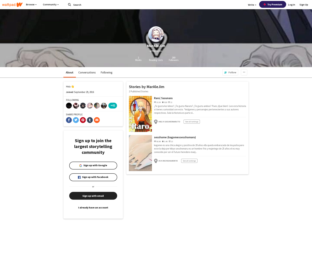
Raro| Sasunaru (163, 98)
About (69, 72)
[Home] (12, 4)
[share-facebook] (69, 120)
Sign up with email (93, 195)
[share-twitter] (76, 120)
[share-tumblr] (90, 120)
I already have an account (93, 207)
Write (251, 4)
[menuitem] (230, 72)
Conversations (87, 72)
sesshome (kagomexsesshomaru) (175, 137)
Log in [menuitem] (291, 4)
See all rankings (191, 121)
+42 (112, 105)
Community (50, 4)
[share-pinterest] (83, 120)
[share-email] (97, 120)
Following (106, 72)
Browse (30, 4)
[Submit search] (69, 4)
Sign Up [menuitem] (303, 4)
